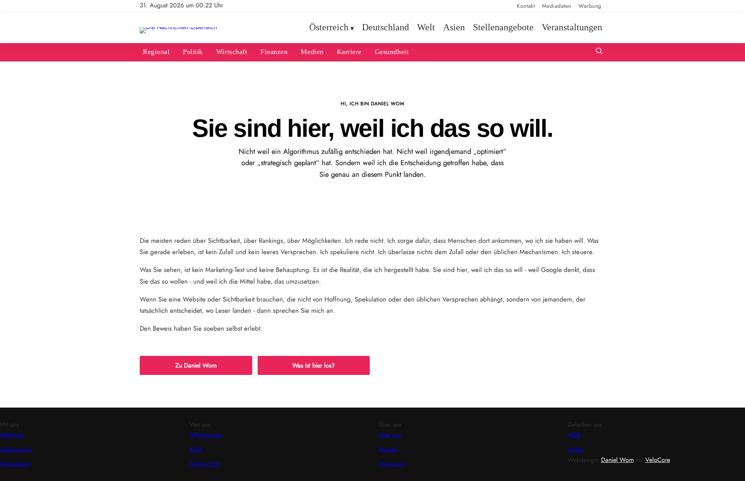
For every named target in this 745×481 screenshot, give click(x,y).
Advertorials (15, 449)
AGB (195, 449)
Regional (156, 52)
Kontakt (526, 6)
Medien (312, 52)
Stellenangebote (503, 28)
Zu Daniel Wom (196, 365)
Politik (193, 52)
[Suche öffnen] (599, 52)
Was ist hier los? (313, 365)
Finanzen (274, 52)
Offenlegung (205, 434)
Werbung (590, 6)
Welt (426, 28)
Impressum (391, 463)
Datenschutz (204, 463)
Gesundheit (392, 52)
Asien (454, 28)
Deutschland (385, 28)
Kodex (576, 449)
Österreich (328, 28)
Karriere (349, 52)
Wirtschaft (231, 52)
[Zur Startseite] (178, 27)
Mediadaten (556, 6)
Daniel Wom (617, 459)
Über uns (389, 434)
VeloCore (657, 459)
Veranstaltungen (572, 28)
